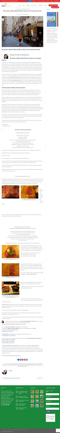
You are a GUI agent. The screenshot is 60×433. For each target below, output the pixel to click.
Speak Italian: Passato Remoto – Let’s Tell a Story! (23, 392)
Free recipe (38, 363)
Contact (45, 5)
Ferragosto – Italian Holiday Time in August (23, 397)
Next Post (39, 378)
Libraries (47, 1)
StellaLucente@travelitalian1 (13, 328)
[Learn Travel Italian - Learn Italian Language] (6, 5)
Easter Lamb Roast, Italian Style (23, 408)
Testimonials (40, 5)
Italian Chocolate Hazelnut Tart (22, 404)
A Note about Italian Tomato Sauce (14, 87)
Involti (41, 363)
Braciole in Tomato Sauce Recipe (23, 129)
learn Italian (20, 366)
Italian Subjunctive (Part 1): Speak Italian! (12, 378)
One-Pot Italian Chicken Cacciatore (24, 401)
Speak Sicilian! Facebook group (16, 77)
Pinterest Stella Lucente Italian (8, 339)
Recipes (52, 1)
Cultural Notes (56, 1)
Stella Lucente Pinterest (31, 274)
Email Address (49, 401)
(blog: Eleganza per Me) (17, 80)
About (24, 5)
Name (47, 391)
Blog (38, 1)
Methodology (34, 5)
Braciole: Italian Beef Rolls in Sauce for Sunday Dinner (21, 49)
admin (27, 14)
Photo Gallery (43, 1)
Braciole (28, 363)
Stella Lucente (24, 366)
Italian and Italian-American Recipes (17, 363)
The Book (28, 5)
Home (20, 5)
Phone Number (48, 396)
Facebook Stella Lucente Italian (34, 338)
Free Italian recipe (33, 363)
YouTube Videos (5, 334)
